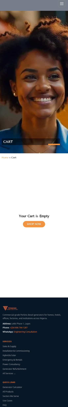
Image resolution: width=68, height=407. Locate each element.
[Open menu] (61, 3)
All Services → (9, 373)
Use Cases (7, 400)
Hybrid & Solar (9, 355)
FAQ (4, 405)
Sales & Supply (9, 346)
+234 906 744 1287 (19, 327)
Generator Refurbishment (14, 369)
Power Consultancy (11, 364)
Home (5, 157)
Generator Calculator (12, 387)
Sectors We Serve (11, 396)
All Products (8, 391)
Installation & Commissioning (16, 350)
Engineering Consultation (25, 331)
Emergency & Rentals (12, 359)
